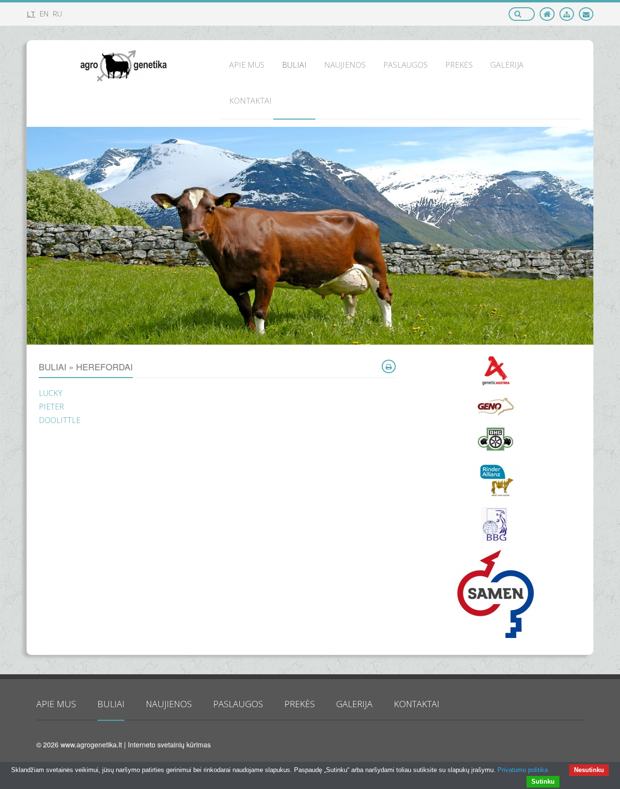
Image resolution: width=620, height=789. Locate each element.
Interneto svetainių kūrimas (169, 744)
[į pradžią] (547, 14)
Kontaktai (416, 704)
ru (57, 13)
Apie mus (56, 704)
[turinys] (566, 14)
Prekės (299, 704)
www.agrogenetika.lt (91, 744)
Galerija (354, 704)
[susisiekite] (586, 14)
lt (31, 13)
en (44, 13)
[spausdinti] (389, 366)
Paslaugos (238, 704)
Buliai (110, 704)
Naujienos (169, 704)
